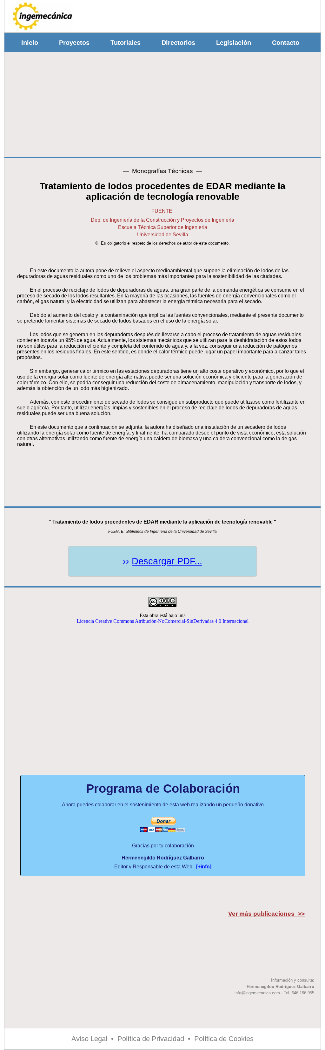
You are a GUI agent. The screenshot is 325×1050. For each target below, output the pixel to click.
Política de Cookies (224, 1039)
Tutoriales (125, 42)
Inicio (30, 42)
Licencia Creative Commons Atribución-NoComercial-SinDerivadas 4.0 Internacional (163, 621)
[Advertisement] (203, 14)
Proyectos (74, 42)
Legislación (233, 42)
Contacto (285, 42)
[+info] (203, 866)
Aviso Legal (89, 1039)
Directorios (178, 42)
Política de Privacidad (150, 1039)
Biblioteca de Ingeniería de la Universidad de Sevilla (171, 531)
